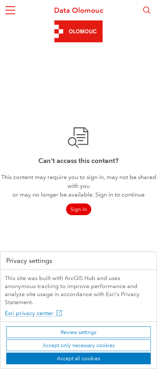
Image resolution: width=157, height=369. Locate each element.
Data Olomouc (78, 10)
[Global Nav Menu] (10, 10)
